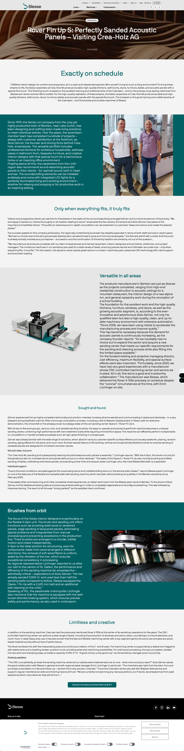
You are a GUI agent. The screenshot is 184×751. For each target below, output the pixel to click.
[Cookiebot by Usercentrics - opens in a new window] (25, 747)
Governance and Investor (111, 3)
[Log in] (159, 7)
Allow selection (155, 731)
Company (85, 3)
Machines (91, 7)
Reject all (155, 737)
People (125, 3)
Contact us (147, 3)
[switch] (78, 744)
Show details (42, 747)
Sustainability (96, 3)
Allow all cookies (155, 724)
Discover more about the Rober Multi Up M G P (92, 685)
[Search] (155, 7)
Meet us (133, 3)
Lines (76, 7)
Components (109, 7)
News (141, 3)
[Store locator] (151, 7)
